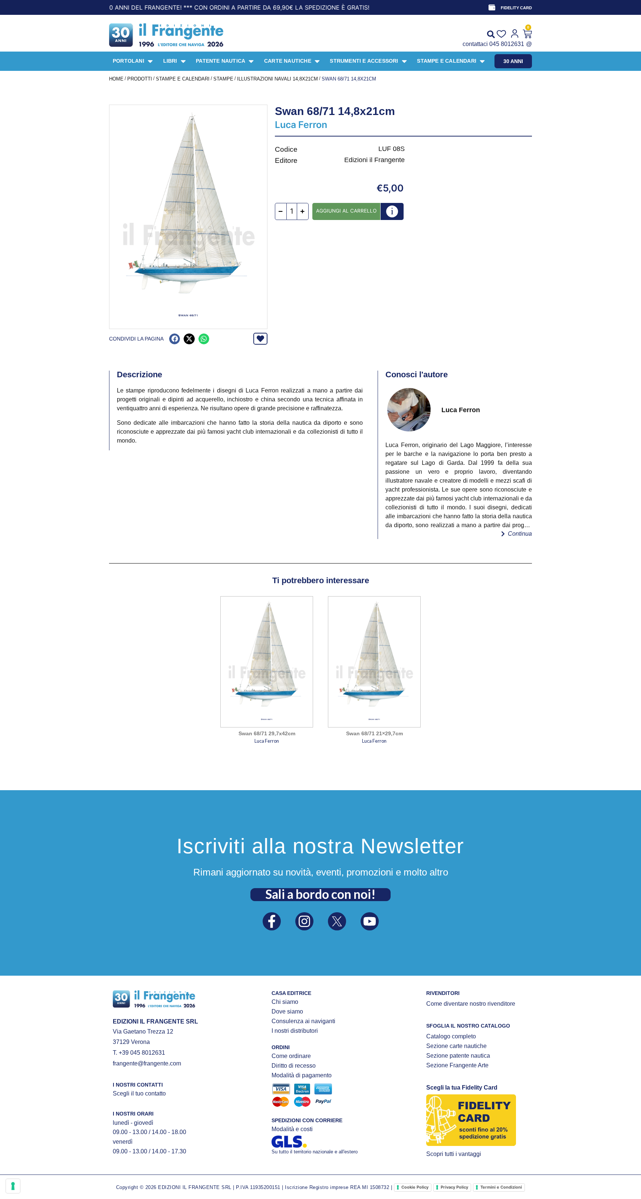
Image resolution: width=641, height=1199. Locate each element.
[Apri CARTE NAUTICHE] (317, 61)
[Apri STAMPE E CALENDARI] (482, 61)
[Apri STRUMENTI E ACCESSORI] (404, 61)
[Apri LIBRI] (183, 61)
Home (116, 79)
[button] (174, 339)
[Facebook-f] (272, 921)
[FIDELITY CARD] (492, 7)
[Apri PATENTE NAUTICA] (251, 61)
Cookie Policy (414, 1187)
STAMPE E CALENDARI (183, 79)
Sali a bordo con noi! (320, 894)
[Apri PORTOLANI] (150, 61)
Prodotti (139, 79)
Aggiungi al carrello (346, 211)
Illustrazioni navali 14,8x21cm (277, 79)
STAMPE (223, 79)
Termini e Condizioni (501, 1187)
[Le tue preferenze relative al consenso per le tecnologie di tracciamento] (13, 1186)
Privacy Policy (454, 1187)
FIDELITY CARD (516, 8)
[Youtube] (370, 921)
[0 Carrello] (527, 34)
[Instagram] (304, 921)
